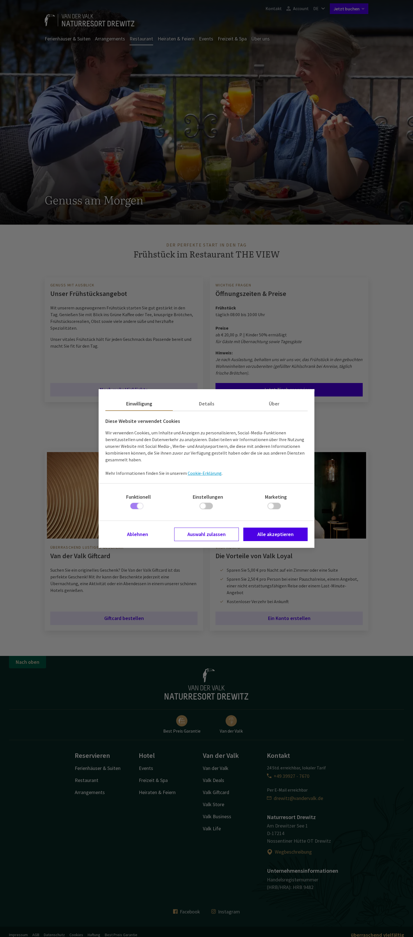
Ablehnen (137, 534)
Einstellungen (208, 497)
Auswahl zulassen (206, 534)
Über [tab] (274, 403)
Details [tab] (206, 403)
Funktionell (138, 497)
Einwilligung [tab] (139, 403)
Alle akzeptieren (275, 534)
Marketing (276, 497)
